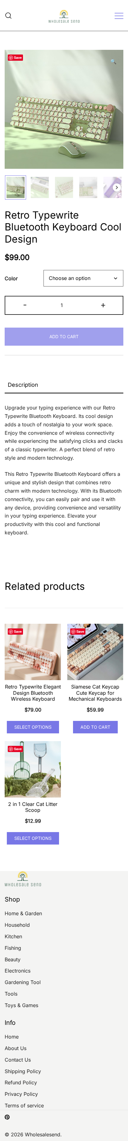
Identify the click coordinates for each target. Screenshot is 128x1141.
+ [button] (103, 305)
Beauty (13, 959)
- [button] (25, 305)
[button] (113, 61)
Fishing (13, 948)
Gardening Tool (23, 982)
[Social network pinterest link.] (7, 1117)
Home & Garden (23, 913)
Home (12, 1037)
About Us (15, 1048)
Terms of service (24, 1105)
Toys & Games (21, 1005)
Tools (11, 994)
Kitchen (13, 936)
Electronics (17, 971)
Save (18, 57)
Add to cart (64, 336)
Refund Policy (21, 1082)
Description (23, 384)
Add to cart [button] (95, 727)
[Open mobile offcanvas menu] (119, 15)
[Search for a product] (8, 15)
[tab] (64, 385)
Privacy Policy (21, 1094)
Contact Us (18, 1060)
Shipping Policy (23, 1071)
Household (17, 925)
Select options (33, 727)
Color (11, 278)
